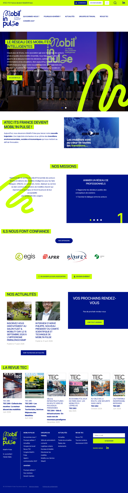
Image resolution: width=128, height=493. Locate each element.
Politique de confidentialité (50, 486)
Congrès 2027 (28, 21)
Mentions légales (34, 486)
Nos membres (28, 473)
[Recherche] (115, 2)
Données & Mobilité (47, 449)
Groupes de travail (87, 16)
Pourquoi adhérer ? (52, 16)
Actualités (69, 16)
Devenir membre (96, 3)
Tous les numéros (81, 440)
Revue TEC (104, 16)
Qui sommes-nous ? (31, 16)
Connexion (82, 3)
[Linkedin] (123, 2)
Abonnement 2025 (82, 443)
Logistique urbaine (47, 446)
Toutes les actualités (65, 440)
